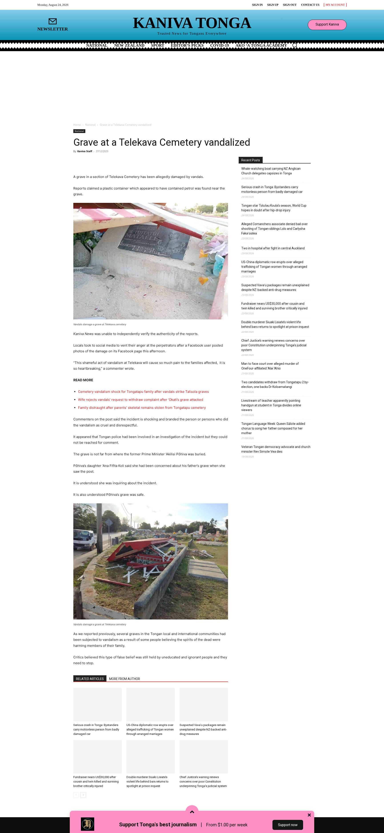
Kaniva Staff (84, 151)
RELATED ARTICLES (90, 679)
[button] (294, 45)
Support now (288, 825)
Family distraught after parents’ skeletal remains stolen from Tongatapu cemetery (142, 407)
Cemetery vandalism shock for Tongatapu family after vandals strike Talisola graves (143, 391)
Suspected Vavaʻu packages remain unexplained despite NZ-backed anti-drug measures (203, 729)
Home (77, 125)
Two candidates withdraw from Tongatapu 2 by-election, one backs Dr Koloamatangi (275, 384)
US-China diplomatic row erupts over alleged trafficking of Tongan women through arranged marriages (150, 729)
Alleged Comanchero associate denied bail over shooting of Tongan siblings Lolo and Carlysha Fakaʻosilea (274, 228)
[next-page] (83, 795)
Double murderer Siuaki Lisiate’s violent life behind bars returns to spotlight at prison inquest (147, 781)
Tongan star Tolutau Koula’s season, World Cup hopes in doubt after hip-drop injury (273, 208)
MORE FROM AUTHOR (124, 679)
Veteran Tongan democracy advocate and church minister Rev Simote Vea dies (275, 449)
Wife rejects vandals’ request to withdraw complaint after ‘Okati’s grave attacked (140, 399)
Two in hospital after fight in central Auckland (273, 248)
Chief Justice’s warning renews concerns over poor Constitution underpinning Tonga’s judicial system (203, 781)
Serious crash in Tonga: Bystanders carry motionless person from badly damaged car (96, 729)
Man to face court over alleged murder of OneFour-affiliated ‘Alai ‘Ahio (270, 366)
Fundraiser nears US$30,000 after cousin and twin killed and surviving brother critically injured (96, 781)
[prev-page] (76, 795)
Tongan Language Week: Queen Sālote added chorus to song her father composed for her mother (273, 428)
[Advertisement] (192, 84)
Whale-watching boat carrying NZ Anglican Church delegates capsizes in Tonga (271, 171)
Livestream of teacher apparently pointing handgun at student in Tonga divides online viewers (271, 405)
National (90, 125)
